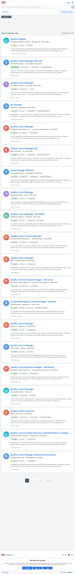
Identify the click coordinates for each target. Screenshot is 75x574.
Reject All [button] (37, 568)
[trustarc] (69, 572)
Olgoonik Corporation (17, 195)
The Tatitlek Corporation (17, 85)
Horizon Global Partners (17, 392)
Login (68, 2)
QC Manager (16, 104)
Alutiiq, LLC (14, 326)
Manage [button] (27, 568)
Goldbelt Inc (14, 107)
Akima (12, 260)
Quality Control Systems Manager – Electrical (32, 279)
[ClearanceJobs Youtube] (69, 554)
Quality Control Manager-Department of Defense (33, 454)
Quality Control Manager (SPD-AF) (26, 60)
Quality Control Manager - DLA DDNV (28, 214)
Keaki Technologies (16, 151)
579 (48, 480)
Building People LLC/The (17, 457)
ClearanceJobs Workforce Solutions (20, 42)
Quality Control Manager (22, 82)
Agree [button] (47, 568)
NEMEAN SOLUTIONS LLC (17, 217)
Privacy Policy (5, 572)
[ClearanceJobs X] (66, 554)
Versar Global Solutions (17, 64)
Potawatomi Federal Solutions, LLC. (20, 129)
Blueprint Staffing (15, 304)
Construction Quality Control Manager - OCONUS (33, 301)
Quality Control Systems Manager (26, 236)
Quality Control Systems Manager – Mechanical (32, 367)
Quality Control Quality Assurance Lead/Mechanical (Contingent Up (40, 432)
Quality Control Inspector (22, 411)
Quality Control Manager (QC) (24, 148)
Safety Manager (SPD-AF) (22, 170)
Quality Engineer (18, 39)
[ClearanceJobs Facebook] (63, 554)
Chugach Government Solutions (19, 435)
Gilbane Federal (15, 348)
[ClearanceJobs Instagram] (72, 554)
